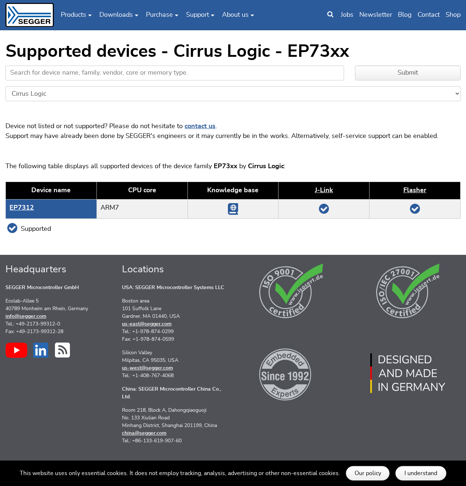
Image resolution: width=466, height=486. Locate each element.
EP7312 (21, 208)
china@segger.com (144, 433)
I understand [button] (420, 473)
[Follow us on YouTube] (16, 350)
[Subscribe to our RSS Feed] (62, 350)
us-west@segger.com (147, 368)
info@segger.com (25, 316)
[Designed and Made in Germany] (408, 373)
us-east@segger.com (146, 324)
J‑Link (324, 190)
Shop (453, 15)
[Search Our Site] (330, 14)
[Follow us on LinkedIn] (42, 350)
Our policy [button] (368, 473)
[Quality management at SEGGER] (291, 291)
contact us (200, 126)
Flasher (414, 190)
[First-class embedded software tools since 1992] (291, 373)
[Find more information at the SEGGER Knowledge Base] (233, 208)
